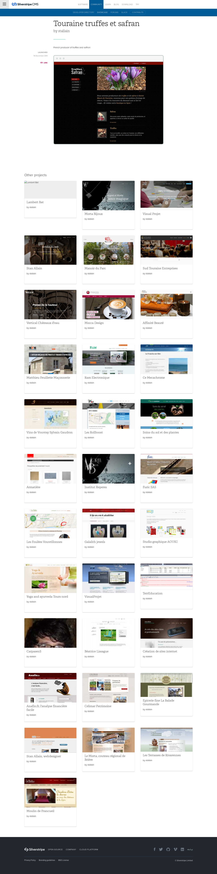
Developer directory (83, 12)
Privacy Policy (30, 860)
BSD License (63, 860)
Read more (50, 199)
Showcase (102, 12)
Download (127, 4)
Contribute (137, 12)
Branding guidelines (47, 860)
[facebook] (153, 849)
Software (83, 4)
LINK (46, 63)
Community (96, 4)
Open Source (55, 849)
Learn (108, 4)
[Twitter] (159, 849)
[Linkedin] (181, 849)
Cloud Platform (88, 849)
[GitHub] (166, 849)
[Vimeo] (174, 849)
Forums (114, 12)
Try (137, 4)
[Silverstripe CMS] (25, 4)
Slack (124, 12)
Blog (116, 4)
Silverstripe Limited (185, 860)
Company (71, 849)
